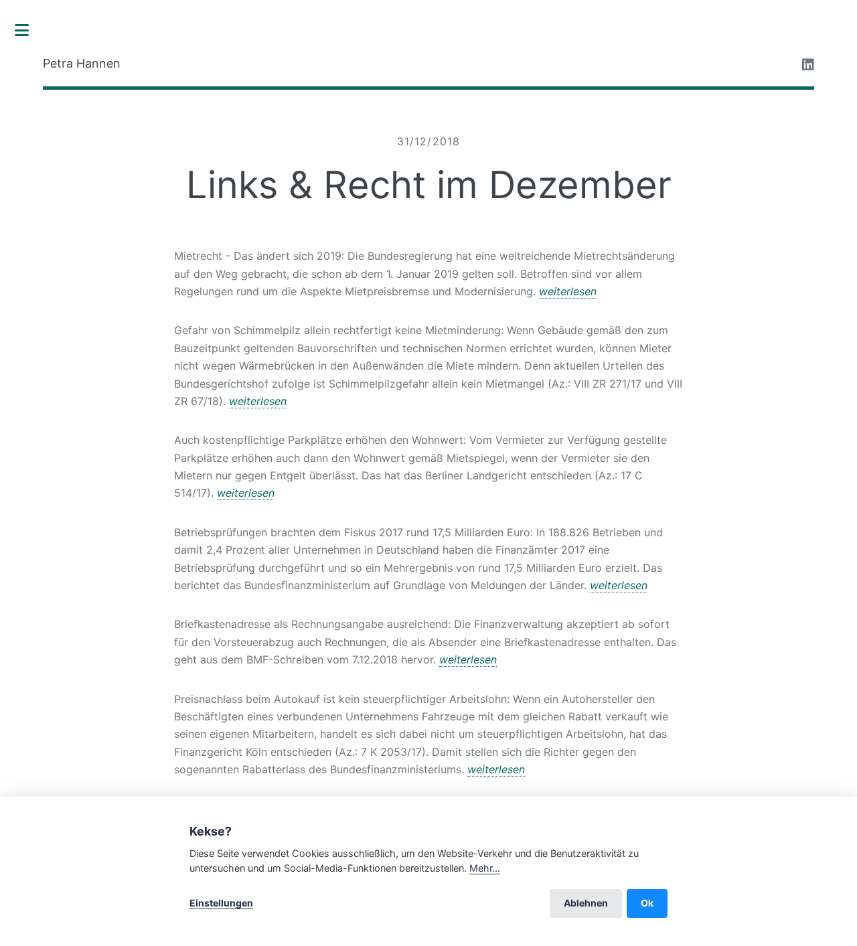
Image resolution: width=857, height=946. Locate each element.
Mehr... (484, 868)
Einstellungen (221, 903)
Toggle (29, 30)
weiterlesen (568, 291)
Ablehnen (586, 903)
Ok (647, 903)
